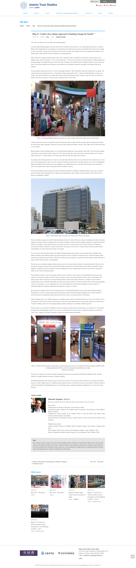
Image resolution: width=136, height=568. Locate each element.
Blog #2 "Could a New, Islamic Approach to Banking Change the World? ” (57, 25)
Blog (34, 25)
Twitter (107, 5)
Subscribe (100, 5)
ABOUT (36, 13)
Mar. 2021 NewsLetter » (97, 461)
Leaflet (80, 558)
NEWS (111, 13)
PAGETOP (133, 556)
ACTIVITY (88, 13)
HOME (25, 13)
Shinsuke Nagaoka (61, 37)
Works (100, 13)
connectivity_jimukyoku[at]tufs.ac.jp (93, 555)
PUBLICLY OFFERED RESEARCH (67, 13)
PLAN (47, 13)
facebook (113, 5)
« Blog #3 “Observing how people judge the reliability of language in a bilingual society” (49, 462)
